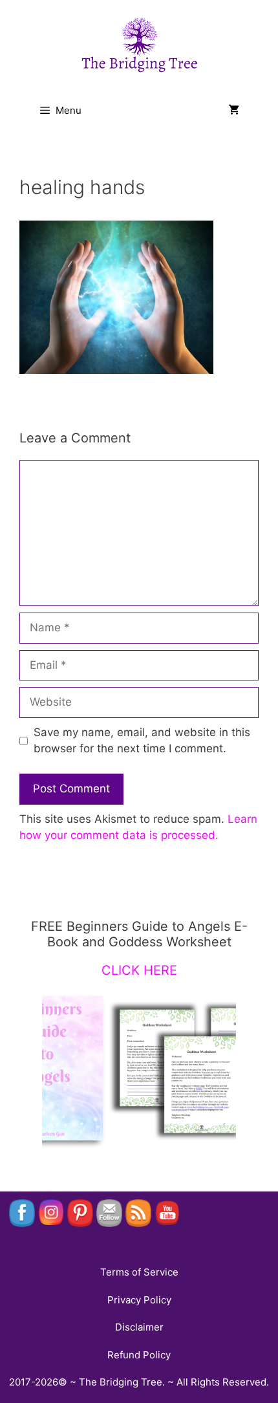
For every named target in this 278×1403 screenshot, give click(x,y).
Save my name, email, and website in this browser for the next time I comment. (142, 741)
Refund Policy (139, 1355)
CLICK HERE (139, 970)
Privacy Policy (139, 1300)
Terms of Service (139, 1272)
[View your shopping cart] (233, 110)
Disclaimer (139, 1327)
